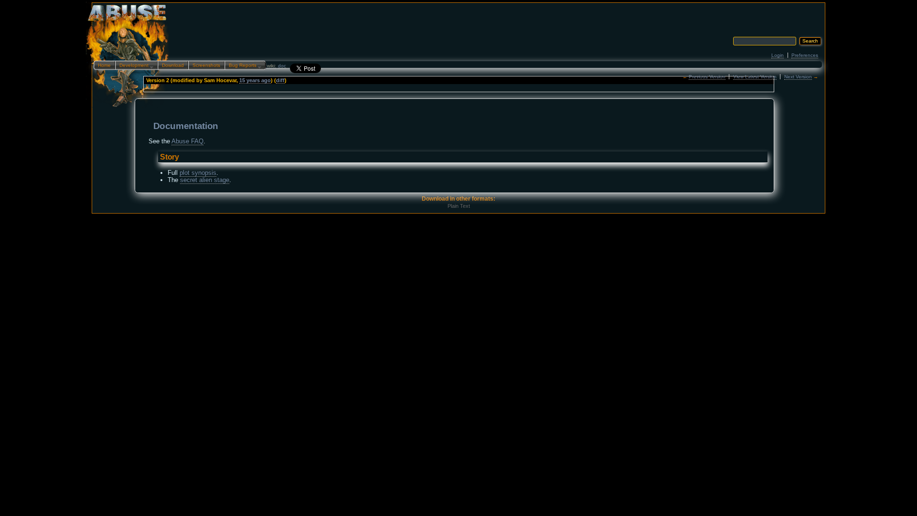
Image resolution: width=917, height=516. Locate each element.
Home (104, 65)
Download (173, 65)
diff (280, 80)
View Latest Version (755, 76)
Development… (134, 66)
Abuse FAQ (187, 141)
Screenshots (206, 65)
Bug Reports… (243, 66)
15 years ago (255, 80)
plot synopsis (198, 172)
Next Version (798, 76)
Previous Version (707, 76)
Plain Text (459, 206)
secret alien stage (204, 179)
